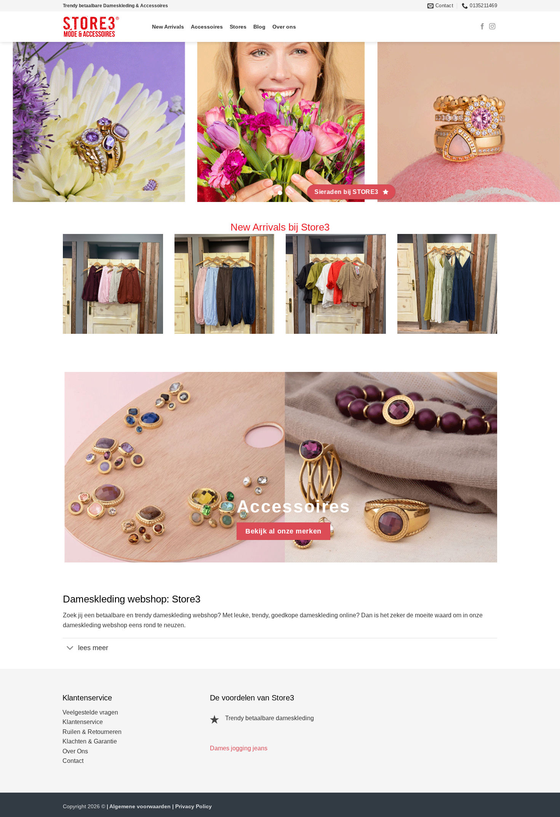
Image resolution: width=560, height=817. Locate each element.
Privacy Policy (193, 806)
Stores (238, 27)
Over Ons (75, 751)
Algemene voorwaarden (140, 806)
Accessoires (207, 27)
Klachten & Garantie (89, 741)
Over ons (284, 27)
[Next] (539, 122)
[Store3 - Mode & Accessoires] (97, 26)
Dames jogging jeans (238, 748)
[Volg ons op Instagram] (492, 26)
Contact (72, 761)
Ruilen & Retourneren (92, 732)
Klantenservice (82, 722)
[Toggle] (70, 648)
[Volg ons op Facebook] (482, 26)
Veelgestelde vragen (90, 712)
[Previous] (21, 122)
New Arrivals (168, 27)
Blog (259, 27)
